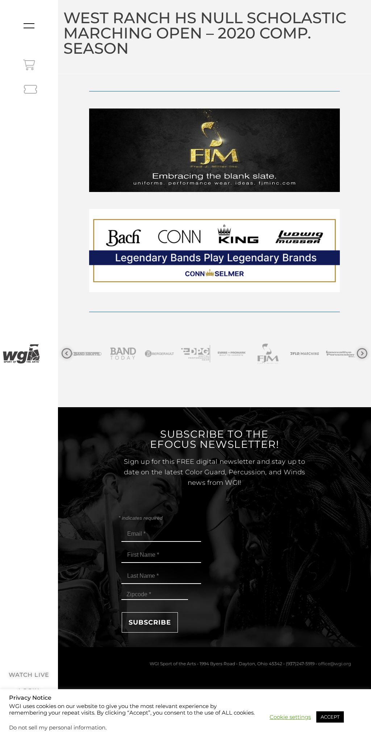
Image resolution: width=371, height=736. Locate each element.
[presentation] (67, 353)
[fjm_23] (214, 190)
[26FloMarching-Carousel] (270, 354)
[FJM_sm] (234, 354)
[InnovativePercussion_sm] (306, 354)
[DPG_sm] (161, 354)
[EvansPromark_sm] (197, 354)
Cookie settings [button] (290, 717)
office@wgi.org (334, 663)
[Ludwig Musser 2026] (214, 290)
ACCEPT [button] (330, 717)
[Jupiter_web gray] (342, 354)
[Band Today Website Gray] (89, 354)
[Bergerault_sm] (125, 354)
